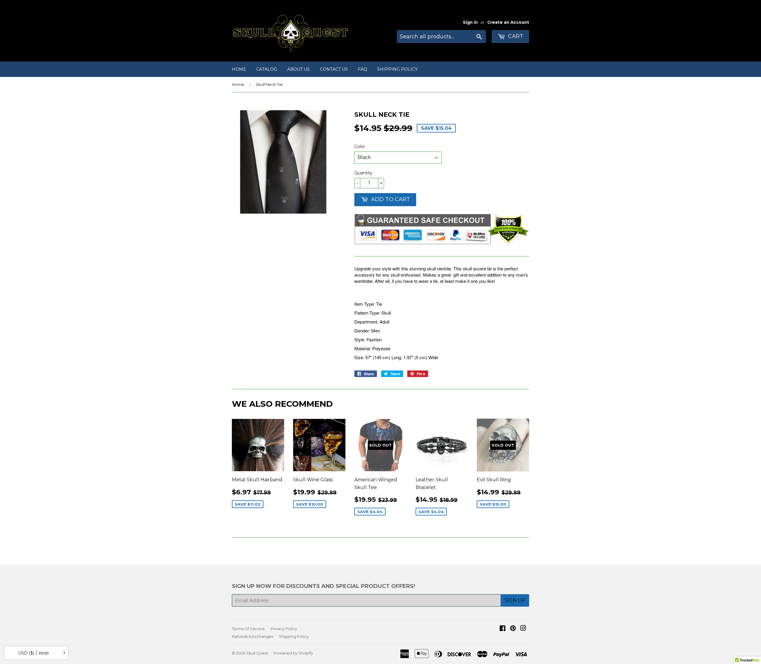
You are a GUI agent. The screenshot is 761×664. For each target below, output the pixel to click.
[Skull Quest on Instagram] (523, 629)
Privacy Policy (284, 628)
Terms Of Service (248, 628)
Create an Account (508, 22)
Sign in (470, 22)
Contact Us (334, 69)
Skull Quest (257, 653)
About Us (298, 69)
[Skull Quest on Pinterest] (513, 629)
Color (359, 146)
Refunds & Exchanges (252, 636)
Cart (515, 36)
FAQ (362, 69)
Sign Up (514, 600)
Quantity (363, 173)
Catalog (266, 69)
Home (239, 69)
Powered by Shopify (293, 653)
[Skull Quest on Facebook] (502, 629)
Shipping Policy (397, 69)
